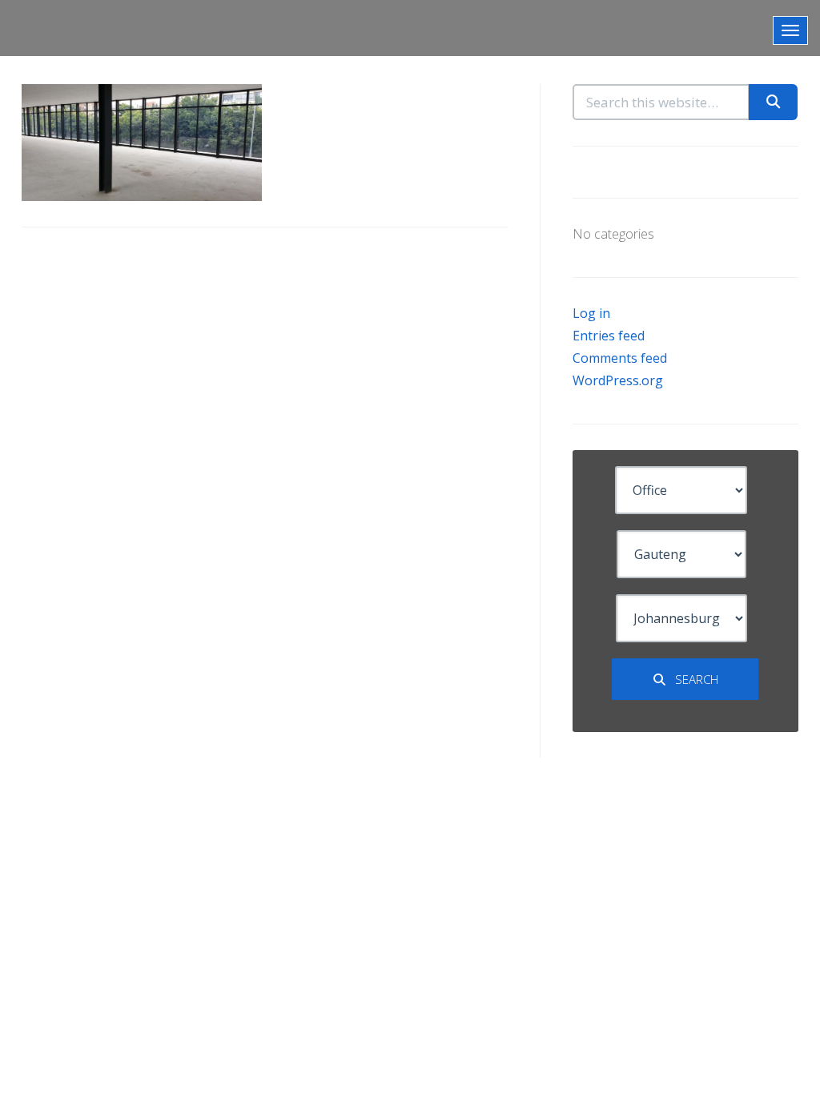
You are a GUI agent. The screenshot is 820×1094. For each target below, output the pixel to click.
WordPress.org (618, 380)
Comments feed (620, 358)
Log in (591, 313)
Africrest (60, 28)
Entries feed (609, 335)
